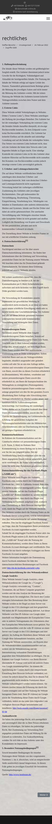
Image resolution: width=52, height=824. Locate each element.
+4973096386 (18, 5)
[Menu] (48, 18)
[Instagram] (25, 2)
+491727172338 (33, 5)
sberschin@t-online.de (26, 9)
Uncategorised (25, 45)
